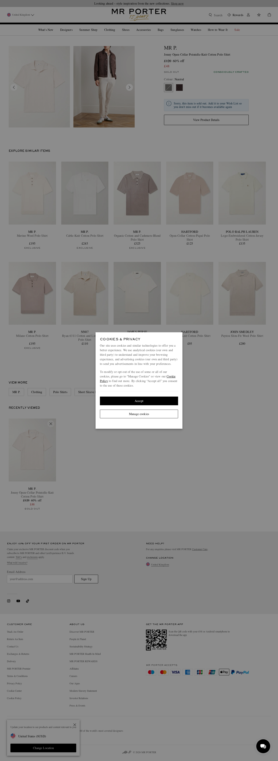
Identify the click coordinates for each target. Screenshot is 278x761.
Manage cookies (139, 414)
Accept (139, 401)
